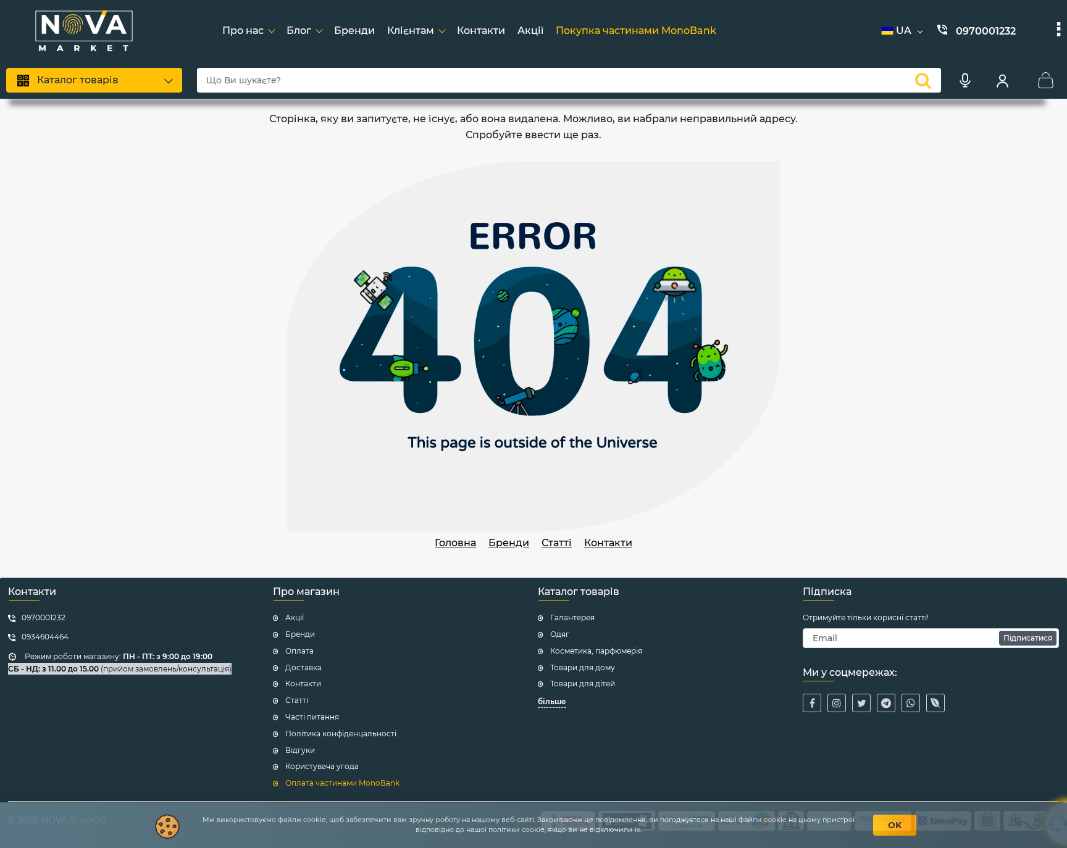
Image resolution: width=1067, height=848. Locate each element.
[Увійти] (1002, 80)
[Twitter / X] (861, 703)
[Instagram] (836, 703)
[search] (923, 80)
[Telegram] (886, 703)
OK (895, 825)
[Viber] (935, 703)
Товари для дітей (582, 683)
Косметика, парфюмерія (596, 650)
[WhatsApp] (911, 703)
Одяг (559, 634)
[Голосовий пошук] (965, 80)
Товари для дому (582, 667)
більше (552, 701)
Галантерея (572, 617)
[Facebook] (812, 703)
